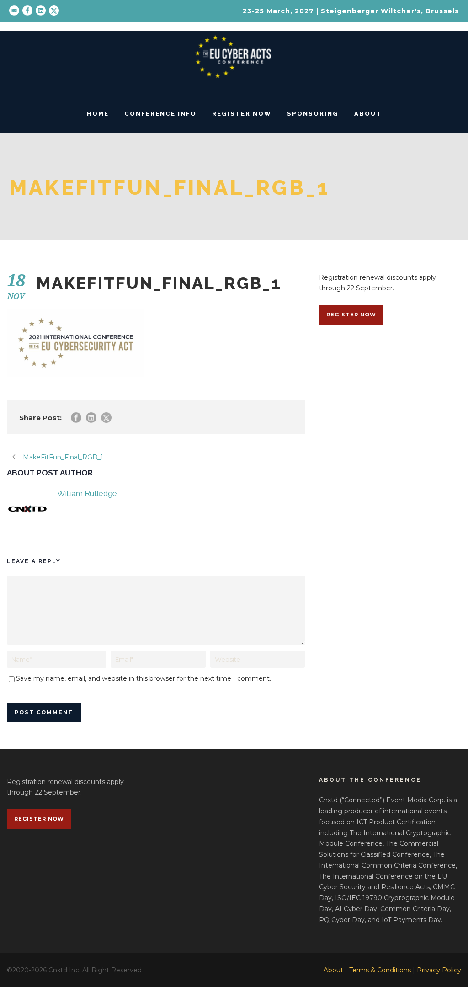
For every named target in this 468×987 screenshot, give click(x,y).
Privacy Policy (439, 970)
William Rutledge (87, 493)
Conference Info (160, 113)
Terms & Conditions (380, 970)
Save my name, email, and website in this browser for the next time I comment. (143, 678)
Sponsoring (313, 113)
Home (98, 113)
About (368, 113)
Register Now (241, 113)
